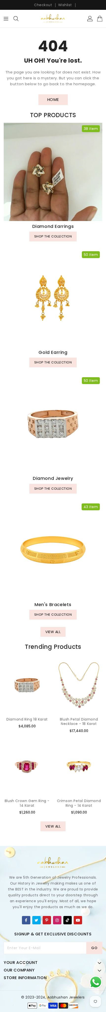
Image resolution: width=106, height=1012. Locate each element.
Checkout (43, 4)
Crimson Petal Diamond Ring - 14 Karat (79, 803)
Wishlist (65, 4)
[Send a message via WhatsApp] (96, 982)
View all (53, 631)
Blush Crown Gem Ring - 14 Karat (27, 803)
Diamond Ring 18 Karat (27, 719)
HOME (53, 99)
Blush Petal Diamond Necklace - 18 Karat (79, 721)
